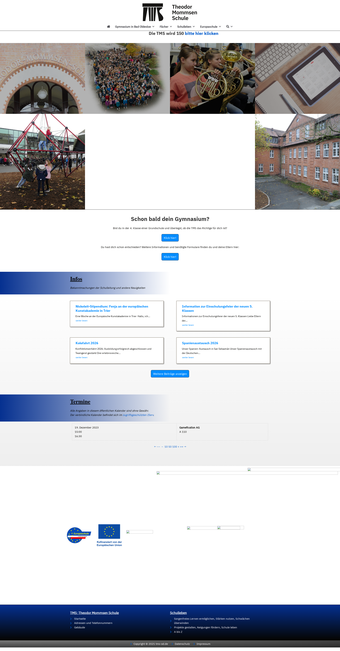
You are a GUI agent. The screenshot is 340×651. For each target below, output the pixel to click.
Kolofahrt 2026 (87, 343)
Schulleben (184, 26)
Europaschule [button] (208, 26)
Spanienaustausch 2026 (200, 343)
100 (174, 446)
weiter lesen (81, 320)
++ (181, 446)
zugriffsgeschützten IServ (138, 415)
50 (170, 446)
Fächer (164, 26)
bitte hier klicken (201, 33)
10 (166, 446)
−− (158, 446)
